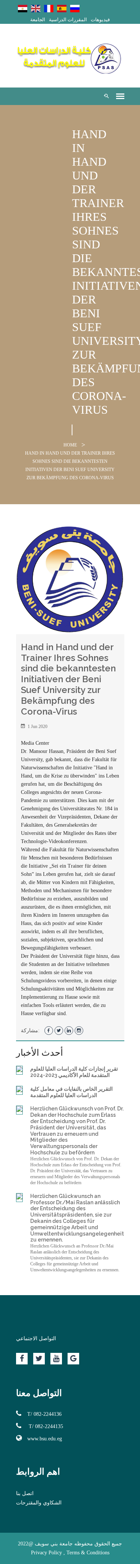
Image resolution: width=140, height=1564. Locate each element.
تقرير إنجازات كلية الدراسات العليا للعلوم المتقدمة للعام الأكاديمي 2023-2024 (74, 1072)
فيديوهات (100, 19)
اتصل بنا (25, 1493)
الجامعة (37, 19)
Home (70, 445)
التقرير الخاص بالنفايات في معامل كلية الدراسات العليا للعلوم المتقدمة (71, 1092)
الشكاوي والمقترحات (39, 1503)
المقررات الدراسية (68, 19)
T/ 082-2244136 (44, 1414)
